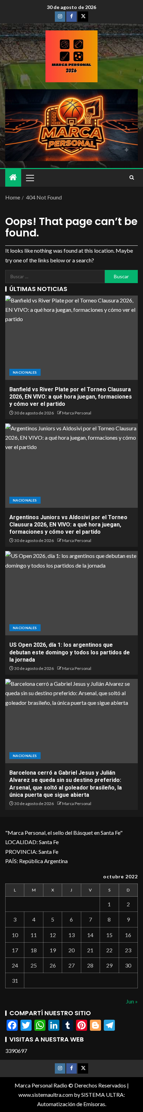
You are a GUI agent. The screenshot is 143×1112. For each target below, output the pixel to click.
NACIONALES (25, 372)
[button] (29, 177)
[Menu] (29, 177)
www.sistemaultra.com (45, 1094)
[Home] (13, 177)
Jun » (132, 1001)
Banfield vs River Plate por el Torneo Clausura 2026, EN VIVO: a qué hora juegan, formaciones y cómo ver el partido (70, 397)
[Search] (131, 177)
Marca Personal (76, 412)
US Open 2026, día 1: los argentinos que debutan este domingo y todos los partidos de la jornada (69, 652)
